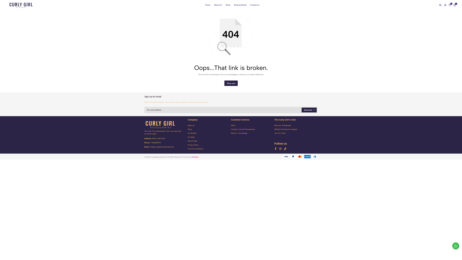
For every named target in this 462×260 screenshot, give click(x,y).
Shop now (231, 83)
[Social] (275, 148)
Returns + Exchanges (239, 133)
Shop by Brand (240, 5)
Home (207, 5)
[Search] (440, 5)
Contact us (254, 5)
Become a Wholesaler (282, 125)
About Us (218, 5)
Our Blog (191, 137)
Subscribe (308, 110)
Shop (228, 5)
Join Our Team (280, 133)
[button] (450, 5)
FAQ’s (233, 125)
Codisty (195, 157)
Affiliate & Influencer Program (285, 129)
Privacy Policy (193, 145)
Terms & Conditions (195, 149)
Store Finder (192, 141)
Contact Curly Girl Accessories (243, 129)
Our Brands (192, 133)
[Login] (445, 5)
